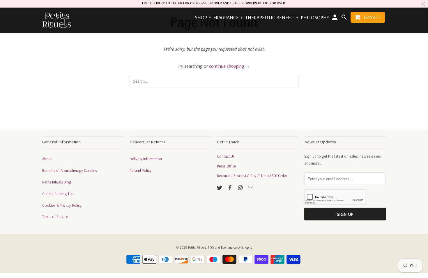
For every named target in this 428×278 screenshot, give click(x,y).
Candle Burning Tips (58, 193)
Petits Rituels (197, 247)
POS (211, 247)
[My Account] (335, 18)
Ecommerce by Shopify (236, 247)
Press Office (226, 166)
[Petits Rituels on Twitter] (220, 187)
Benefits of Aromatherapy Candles (69, 170)
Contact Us (226, 156)
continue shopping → (229, 66)
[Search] (344, 18)
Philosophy (315, 18)
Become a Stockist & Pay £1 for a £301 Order (252, 175)
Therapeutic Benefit (271, 18)
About (47, 158)
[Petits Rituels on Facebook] (230, 187)
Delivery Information (146, 158)
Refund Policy (140, 170)
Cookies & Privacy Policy (62, 205)
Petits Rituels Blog (56, 182)
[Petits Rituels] (56, 20)
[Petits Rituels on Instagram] (241, 187)
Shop (203, 18)
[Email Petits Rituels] (251, 187)
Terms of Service (55, 216)
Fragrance (227, 18)
